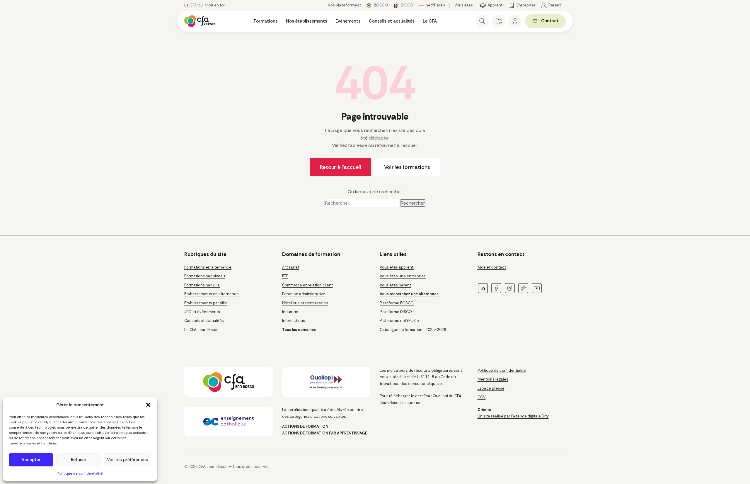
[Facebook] (496, 288)
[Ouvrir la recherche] (482, 21)
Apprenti (496, 5)
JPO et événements (202, 311)
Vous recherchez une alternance (409, 293)
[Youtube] (536, 288)
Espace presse (491, 388)
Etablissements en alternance (211, 293)
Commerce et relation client (307, 285)
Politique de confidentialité (80, 473)
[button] (148, 405)
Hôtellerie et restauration (305, 302)
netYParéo (435, 5)
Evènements (348, 21)
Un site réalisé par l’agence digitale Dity (513, 416)
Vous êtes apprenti (397, 267)
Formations (266, 21)
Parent (554, 5)
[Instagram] (509, 288)
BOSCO (381, 5)
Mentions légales (493, 379)
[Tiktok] (523, 288)
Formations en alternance (207, 267)
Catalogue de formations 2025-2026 (413, 329)
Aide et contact (492, 267)
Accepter (31, 460)
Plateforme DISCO (396, 311)
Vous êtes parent (395, 285)
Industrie (290, 311)
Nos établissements (306, 21)
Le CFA (430, 21)
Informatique (293, 320)
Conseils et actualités (392, 21)
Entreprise (526, 5)
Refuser (78, 460)
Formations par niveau (204, 276)
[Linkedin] (483, 288)
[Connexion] (515, 21)
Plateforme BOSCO (397, 302)
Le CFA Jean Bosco (201, 329)
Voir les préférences (127, 460)
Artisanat (290, 267)
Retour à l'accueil (340, 167)
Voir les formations (407, 167)
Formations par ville (202, 285)
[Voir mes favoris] (498, 21)
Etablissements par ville (205, 302)
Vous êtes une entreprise (403, 276)
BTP (285, 276)
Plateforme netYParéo (399, 320)
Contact (553, 22)
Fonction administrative (303, 293)
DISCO (407, 5)
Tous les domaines (299, 329)
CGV (482, 397)
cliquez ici (435, 383)
